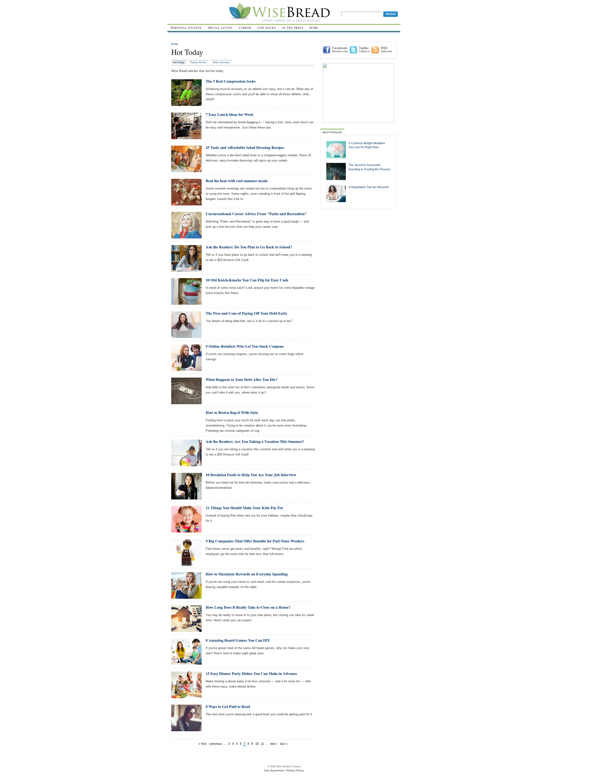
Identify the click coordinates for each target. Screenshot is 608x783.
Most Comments (221, 62)
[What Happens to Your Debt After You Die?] (186, 402)
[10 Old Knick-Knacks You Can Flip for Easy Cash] (186, 302)
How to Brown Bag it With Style (232, 412)
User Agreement (274, 770)
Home (174, 44)
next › (274, 743)
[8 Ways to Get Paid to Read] (186, 729)
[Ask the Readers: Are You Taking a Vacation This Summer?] (186, 464)
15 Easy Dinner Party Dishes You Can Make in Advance (251, 673)
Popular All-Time (198, 62)
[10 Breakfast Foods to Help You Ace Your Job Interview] (186, 497)
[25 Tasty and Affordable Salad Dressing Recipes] (186, 170)
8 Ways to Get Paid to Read (228, 706)
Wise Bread (283, 766)
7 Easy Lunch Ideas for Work (229, 114)
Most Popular (332, 132)
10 (257, 743)
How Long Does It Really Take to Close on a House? (248, 607)
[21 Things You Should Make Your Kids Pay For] (186, 530)
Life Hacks (266, 27)
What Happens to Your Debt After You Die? (241, 379)
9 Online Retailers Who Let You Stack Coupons (245, 346)
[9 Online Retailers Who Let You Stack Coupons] (186, 369)
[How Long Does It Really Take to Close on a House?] (186, 630)
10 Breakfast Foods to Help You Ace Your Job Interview (251, 475)
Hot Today (178, 62)
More (313, 27)
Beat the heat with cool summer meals (237, 181)
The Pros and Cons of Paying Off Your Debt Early (246, 313)
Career (245, 27)
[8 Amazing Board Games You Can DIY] (186, 663)
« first (202, 743)
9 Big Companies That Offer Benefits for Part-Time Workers (255, 541)
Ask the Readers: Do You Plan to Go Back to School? (249, 247)
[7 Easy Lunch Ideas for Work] (186, 137)
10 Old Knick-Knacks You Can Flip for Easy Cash (247, 280)
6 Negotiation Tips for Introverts (369, 187)
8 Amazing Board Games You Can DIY (238, 640)
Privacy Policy (295, 770)
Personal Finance (186, 27)
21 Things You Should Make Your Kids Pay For (244, 508)
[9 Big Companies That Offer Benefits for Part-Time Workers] (186, 563)
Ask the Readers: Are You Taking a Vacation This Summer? (255, 441)
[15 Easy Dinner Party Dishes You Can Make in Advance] (186, 696)
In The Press (292, 27)
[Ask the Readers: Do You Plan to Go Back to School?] (186, 269)
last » (284, 743)
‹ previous (215, 743)
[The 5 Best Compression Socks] (186, 104)
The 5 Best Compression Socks (231, 81)
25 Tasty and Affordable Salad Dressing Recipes (245, 147)
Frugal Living (220, 27)
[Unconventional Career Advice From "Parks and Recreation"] (186, 236)
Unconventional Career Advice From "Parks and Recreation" (256, 214)
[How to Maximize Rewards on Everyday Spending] (186, 596)
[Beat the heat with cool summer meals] (186, 203)
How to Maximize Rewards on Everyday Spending (247, 574)
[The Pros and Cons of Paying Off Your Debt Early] (186, 336)
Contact (296, 766)
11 (262, 743)
